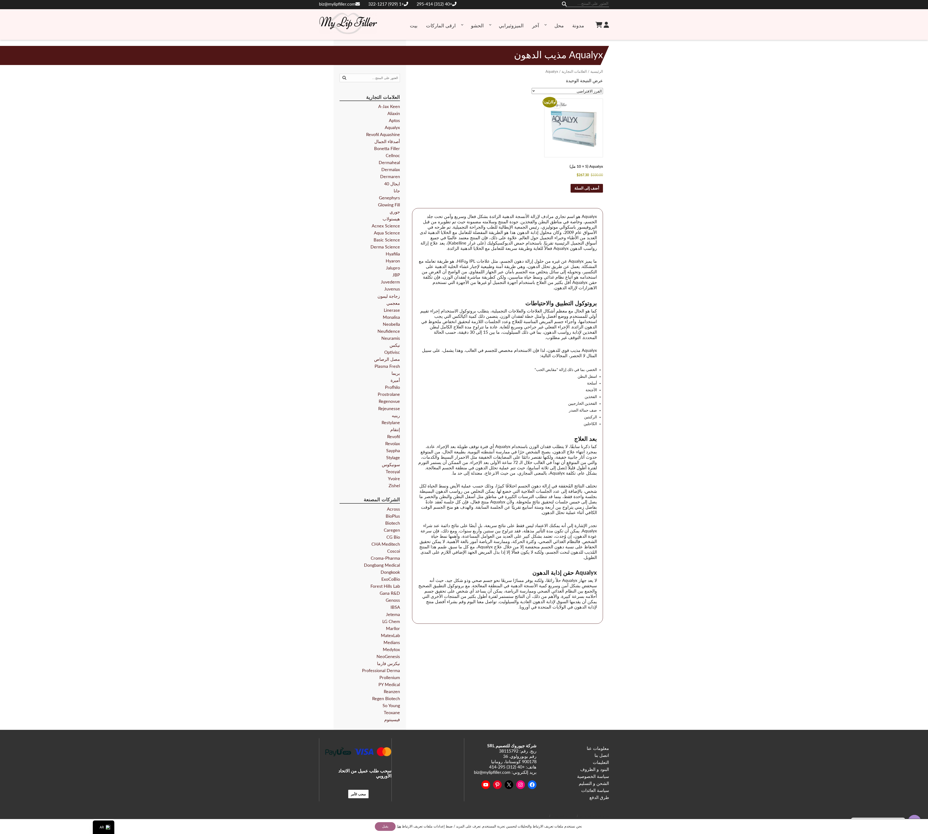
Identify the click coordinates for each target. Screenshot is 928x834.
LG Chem (391, 622)
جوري (395, 212)
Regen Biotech (386, 699)
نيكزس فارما (388, 664)
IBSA (395, 607)
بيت (414, 25)
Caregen (392, 530)
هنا (399, 826)
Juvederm (390, 282)
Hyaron (393, 261)
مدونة (578, 25)
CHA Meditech (385, 544)
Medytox (391, 650)
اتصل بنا (601, 756)
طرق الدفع (599, 798)
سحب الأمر (358, 794)
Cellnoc (393, 156)
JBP (396, 275)
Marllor (393, 629)
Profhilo (392, 387)
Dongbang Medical (382, 565)
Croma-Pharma (385, 558)
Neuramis (390, 338)
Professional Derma (381, 671)
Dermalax (390, 170)
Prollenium (389, 678)
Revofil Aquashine (383, 135)
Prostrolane (389, 394)
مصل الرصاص (387, 359)
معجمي (393, 303)
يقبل (385, 826)
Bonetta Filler (387, 149)
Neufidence (388, 331)
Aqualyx (392, 128)
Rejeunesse (389, 409)
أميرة (395, 380)
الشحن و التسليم (594, 784)
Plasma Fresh (387, 366)
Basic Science (387, 240)
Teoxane (392, 713)
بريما (396, 373)
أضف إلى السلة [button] (586, 188)
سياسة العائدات (595, 791)
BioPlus (393, 516)
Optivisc (392, 352)
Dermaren (390, 177)
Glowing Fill (389, 205)
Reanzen (392, 692)
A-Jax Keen (389, 107)
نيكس (395, 345)
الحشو (477, 25)
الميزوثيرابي (511, 25)
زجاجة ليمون (388, 296)
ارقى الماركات (441, 25)
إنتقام (395, 430)
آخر (535, 25)
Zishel (394, 486)
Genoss (393, 600)
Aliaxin (393, 114)
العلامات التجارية (574, 71)
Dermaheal (389, 163)
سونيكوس (391, 465)
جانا (397, 191)
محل (559, 25)
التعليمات (601, 763)
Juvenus (392, 289)
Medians (392, 643)
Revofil (393, 437)
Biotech (392, 523)
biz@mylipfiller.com (337, 4)
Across (393, 509)
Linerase (392, 310)
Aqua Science (387, 233)
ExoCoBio (390, 579)
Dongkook (390, 572)
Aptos (394, 121)
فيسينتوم (392, 720)
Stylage (393, 458)
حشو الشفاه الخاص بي (594, 816)
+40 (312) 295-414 (434, 4)
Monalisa (391, 317)
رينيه (396, 416)
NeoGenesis (388, 657)
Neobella (391, 324)
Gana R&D (390, 593)
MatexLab (390, 636)
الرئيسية (596, 71)
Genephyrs (389, 198)
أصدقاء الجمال (387, 142)
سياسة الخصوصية (593, 777)
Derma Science (385, 247)
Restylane (391, 423)
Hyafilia (393, 254)
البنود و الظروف (594, 770)
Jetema (393, 615)
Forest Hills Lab (385, 586)
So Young (391, 706)
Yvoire (394, 479)
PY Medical (389, 685)
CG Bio (393, 537)
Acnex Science (386, 226)
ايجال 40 (392, 184)
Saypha (393, 451)
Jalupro (393, 268)
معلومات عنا (598, 749)
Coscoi (393, 551)
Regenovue (389, 401)
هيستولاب (391, 219)
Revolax (392, 444)
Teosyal (393, 472)
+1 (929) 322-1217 (386, 4)
